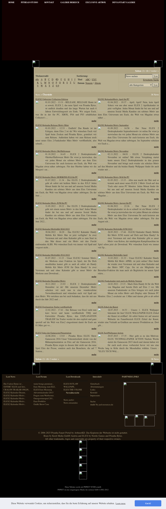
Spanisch (10, 247)
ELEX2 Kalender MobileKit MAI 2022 (53, 228)
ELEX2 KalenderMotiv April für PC (113, 99)
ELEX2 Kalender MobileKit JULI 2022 (53, 254)
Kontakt (93, 392)
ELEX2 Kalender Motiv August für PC (115, 203)
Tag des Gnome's (14, 167)
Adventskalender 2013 (16, 197)
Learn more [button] (120, 503)
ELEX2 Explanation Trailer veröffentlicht (54, 306)
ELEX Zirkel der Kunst (16, 180)
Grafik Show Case (41, 404)
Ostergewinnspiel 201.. (44, 398)
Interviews (11, 117)
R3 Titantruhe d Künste (17, 184)
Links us (10, 85)
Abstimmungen (97, 386)
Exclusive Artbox (96, 2)
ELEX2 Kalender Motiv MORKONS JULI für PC (57, 177)
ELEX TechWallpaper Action (110, 332)
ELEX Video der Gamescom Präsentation (53, 332)
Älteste (98, 83)
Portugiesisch (11, 241)
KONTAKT (49, 2)
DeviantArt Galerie (123, 2)
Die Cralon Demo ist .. (13, 383)
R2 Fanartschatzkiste (15, 176)
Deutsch (9, 229)
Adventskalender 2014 (16, 202)
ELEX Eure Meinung (43, 389)
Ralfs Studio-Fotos (14, 139)
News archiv (69, 399)
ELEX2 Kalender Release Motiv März (52, 125)
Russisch (10, 244)
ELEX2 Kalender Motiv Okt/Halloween (53, 151)
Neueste (89, 83)
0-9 (57, 85)
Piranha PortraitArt (15, 143)
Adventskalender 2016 (16, 211)
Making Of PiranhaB (15, 135)
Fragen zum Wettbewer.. (44, 395)
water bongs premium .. (44, 383)
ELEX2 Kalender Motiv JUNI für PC (51, 203)
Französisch (11, 235)
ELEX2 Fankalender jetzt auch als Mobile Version (120, 280)
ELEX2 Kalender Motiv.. (14, 395)
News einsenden (71, 402)
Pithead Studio (29, 2)
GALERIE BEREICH (69, 2)
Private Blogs (12, 122)
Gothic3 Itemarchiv (15, 171)
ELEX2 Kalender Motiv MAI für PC (113, 177)
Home (11, 2)
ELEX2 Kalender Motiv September (113, 125)
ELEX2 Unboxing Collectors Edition (52, 99)
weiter (154, 70)
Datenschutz (12, 98)
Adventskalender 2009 (16, 193)
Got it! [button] (148, 503)
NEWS (9, 72)
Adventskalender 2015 (16, 206)
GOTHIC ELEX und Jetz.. (15, 386)
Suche (93, 401)
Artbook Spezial (13, 130)
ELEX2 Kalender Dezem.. (15, 392)
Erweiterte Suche (151, 79)
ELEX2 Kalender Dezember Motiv (51, 280)
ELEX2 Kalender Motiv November (113, 151)
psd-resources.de (106, 404)
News (38, 94)
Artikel (9, 81)
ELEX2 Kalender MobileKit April (113, 254)
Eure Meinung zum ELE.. (45, 386)
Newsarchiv (11, 89)
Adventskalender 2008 (16, 189)
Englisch (9, 232)
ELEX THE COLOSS (73, 389)
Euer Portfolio (40, 401)
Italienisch (10, 238)
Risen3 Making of (14, 162)
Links (92, 389)
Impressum (11, 94)
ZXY (94, 79)
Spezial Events (13, 126)
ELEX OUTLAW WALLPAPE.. (71, 385)
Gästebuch (95, 383)
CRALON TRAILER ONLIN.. (16, 389)
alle (37, 79)
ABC (87, 79)
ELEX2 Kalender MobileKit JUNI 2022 (115, 228)
